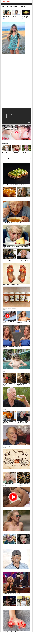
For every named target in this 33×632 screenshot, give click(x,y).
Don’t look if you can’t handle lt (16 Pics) (25, 152)
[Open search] (29, 4)
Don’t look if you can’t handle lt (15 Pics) (5, 152)
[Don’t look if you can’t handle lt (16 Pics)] (26, 148)
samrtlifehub (7, 1)
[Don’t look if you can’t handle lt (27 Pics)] (16, 148)
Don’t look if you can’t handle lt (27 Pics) (15, 152)
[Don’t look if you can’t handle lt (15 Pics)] (6, 148)
